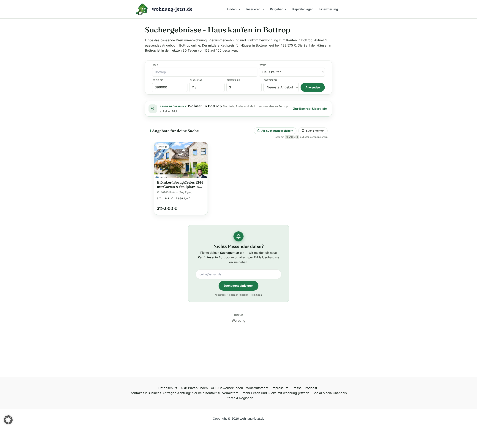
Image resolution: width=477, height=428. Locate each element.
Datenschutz (167, 388)
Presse (296, 388)
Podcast (311, 388)
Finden (232, 9)
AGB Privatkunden (194, 388)
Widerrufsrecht (257, 388)
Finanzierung (328, 9)
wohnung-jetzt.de (172, 9)
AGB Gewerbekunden (227, 388)
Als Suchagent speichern (277, 130)
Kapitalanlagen (302, 9)
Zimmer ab (233, 80)
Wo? (155, 65)
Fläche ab (196, 80)
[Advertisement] (238, 349)
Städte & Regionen (239, 398)
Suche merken (315, 130)
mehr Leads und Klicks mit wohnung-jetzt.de (276, 393)
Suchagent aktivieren (238, 285)
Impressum (280, 388)
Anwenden (312, 87)
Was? (263, 65)
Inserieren (253, 9)
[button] (238, 9)
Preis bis (158, 80)
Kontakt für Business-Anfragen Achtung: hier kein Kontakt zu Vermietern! (184, 393)
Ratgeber (276, 9)
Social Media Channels (330, 393)
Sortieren (270, 80)
